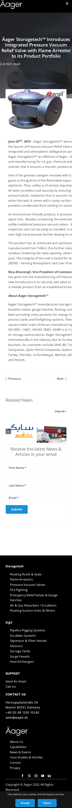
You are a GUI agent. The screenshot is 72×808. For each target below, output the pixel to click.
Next (60, 379)
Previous (14, 379)
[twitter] (29, 775)
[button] (8, 431)
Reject (47, 803)
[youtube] (42, 775)
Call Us (11, 686)
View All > (60, 411)
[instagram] (36, 775)
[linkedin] (49, 775)
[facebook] (22, 775)
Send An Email (16, 681)
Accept (25, 803)
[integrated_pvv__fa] (17, 728)
